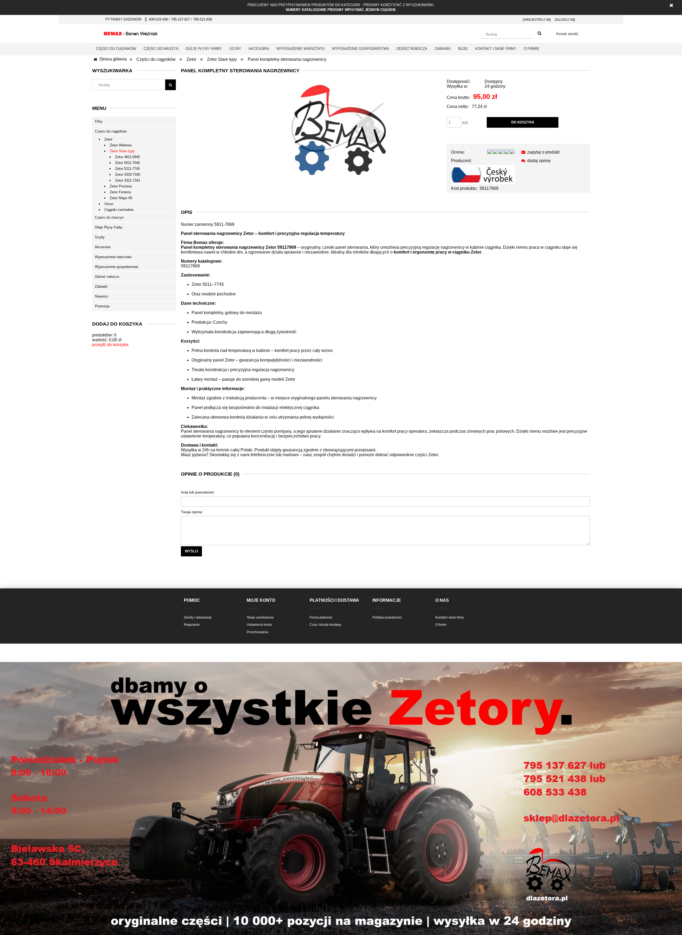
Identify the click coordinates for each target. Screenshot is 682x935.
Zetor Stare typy (122, 151)
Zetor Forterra (120, 192)
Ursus (108, 204)
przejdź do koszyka (110, 344)
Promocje (102, 306)
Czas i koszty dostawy (325, 625)
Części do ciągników (111, 131)
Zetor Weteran (121, 145)
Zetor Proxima (121, 186)
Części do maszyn (109, 217)
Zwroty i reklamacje (198, 617)
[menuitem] (116, 48)
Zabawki (101, 286)
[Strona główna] (131, 33)
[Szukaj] (539, 34)
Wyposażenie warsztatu (113, 257)
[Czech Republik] (483, 174)
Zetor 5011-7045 (127, 163)
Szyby (100, 237)
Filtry (99, 121)
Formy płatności (321, 617)
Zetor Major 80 (121, 198)
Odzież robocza (107, 277)
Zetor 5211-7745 (127, 169)
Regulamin (192, 625)
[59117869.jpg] (338, 129)
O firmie (440, 625)
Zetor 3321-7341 (127, 180)
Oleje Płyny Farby (109, 227)
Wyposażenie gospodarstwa (116, 267)
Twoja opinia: (192, 512)
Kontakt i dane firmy (449, 617)
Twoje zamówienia (260, 617)
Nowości (101, 296)
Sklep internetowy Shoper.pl (341, 911)
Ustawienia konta (259, 625)
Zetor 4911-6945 (127, 157)
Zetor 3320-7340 (127, 174)
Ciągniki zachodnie (118, 210)
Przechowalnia (257, 632)
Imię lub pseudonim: (198, 492)
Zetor (108, 139)
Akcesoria (102, 247)
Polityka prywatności (387, 617)
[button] (539, 152)
